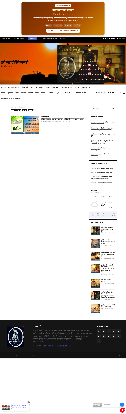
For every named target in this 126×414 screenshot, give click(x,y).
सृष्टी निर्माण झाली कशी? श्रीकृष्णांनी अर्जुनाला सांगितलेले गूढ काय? (108, 241)
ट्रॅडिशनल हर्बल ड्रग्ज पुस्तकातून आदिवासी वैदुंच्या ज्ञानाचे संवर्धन (62, 119)
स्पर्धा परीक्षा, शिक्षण (86, 87)
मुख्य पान (3, 87)
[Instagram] (100, 93)
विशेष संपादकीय (39, 87)
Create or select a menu (19, 38)
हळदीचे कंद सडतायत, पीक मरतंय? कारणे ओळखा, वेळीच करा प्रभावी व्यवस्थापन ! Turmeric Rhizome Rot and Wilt (102, 141)
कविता (17, 93)
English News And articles (64, 93)
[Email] (113, 93)
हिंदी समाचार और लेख (81, 93)
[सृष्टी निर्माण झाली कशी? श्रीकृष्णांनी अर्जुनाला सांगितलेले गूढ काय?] (95, 243)
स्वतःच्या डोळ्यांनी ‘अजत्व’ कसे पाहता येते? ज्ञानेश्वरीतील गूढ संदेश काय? (108, 254)
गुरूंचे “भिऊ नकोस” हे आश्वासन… (106, 280)
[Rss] (116, 93)
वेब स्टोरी (31, 93)
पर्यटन (31, 87)
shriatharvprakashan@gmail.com (57, 346)
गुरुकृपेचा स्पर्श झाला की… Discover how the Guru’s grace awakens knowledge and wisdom (108, 294)
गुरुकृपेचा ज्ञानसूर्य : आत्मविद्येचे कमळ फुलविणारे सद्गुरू (108, 306)
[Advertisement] (55, 385)
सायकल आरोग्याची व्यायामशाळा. (105, 183)
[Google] (104, 93)
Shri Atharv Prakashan (51, 355)
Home (12, 107)
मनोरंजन (3, 93)
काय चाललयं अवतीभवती (13, 87)
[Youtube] (111, 93)
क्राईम (36, 93)
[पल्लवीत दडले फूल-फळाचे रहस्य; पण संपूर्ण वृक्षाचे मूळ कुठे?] (95, 231)
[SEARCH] (113, 108)
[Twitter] (97, 93)
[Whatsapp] (118, 93)
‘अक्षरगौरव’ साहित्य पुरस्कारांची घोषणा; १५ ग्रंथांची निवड (53, 38)
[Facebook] (95, 93)
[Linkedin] (107, 93)
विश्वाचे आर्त (25, 87)
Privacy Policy (119, 355)
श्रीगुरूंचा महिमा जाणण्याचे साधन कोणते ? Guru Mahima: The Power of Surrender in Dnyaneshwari (107, 268)
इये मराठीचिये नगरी (14, 62)
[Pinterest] (102, 93)
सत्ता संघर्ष (23, 93)
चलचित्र (43, 93)
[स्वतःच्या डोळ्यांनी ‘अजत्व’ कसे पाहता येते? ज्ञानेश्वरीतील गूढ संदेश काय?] (95, 256)
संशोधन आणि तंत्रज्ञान (67, 87)
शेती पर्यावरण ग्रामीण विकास (52, 87)
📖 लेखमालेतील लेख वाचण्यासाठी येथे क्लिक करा (63, 31)
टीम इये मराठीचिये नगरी (46, 121)
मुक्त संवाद (10, 93)
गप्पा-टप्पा (77, 87)
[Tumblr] (109, 93)
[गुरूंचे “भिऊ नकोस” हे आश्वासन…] (95, 283)
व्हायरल (51, 93)
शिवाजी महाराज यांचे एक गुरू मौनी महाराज (10, 98)
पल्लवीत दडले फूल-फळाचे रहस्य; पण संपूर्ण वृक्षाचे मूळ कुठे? (107, 229)
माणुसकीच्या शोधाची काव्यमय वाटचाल (105, 168)
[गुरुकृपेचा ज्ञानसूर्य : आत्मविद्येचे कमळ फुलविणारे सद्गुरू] (95, 308)
